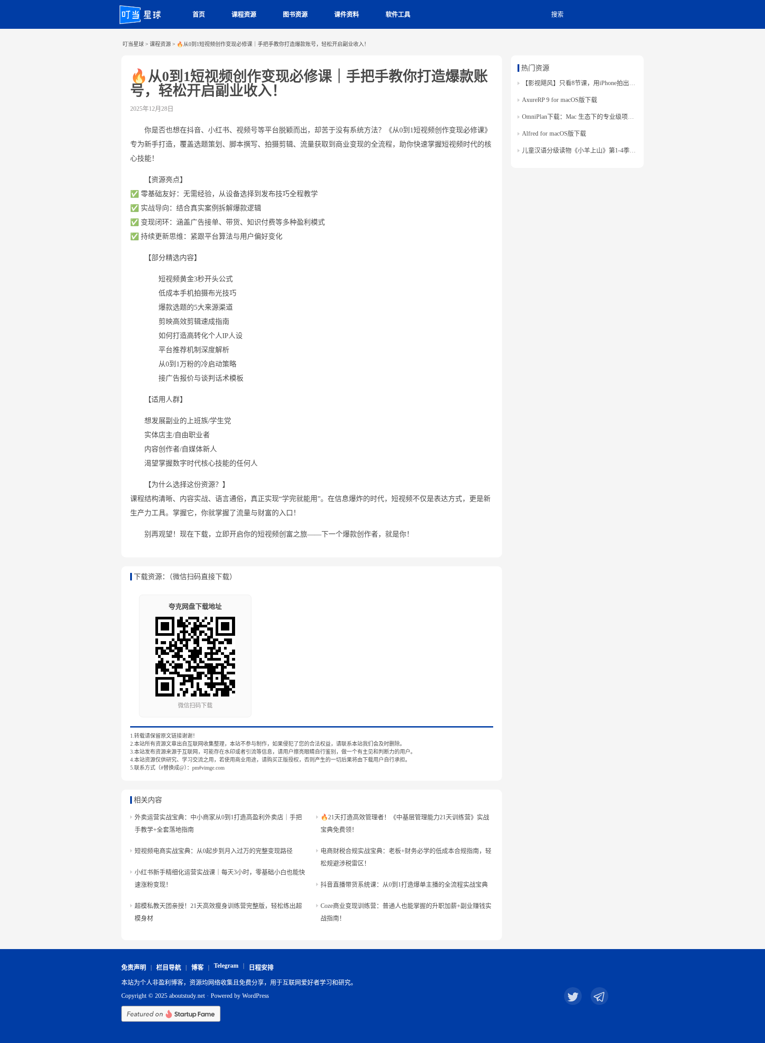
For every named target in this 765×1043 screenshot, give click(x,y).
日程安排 (261, 967)
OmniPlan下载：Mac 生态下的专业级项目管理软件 (590, 116)
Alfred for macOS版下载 (554, 133)
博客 (197, 967)
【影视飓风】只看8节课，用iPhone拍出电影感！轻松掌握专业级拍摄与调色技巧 (631, 83)
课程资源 (244, 14)
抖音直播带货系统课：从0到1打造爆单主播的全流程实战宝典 (404, 884)
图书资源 (295, 14)
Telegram (226, 965)
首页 (199, 14)
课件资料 (346, 14)
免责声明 (133, 967)
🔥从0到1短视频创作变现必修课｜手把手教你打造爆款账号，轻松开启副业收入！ (309, 83)
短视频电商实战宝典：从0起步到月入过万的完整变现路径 (214, 851)
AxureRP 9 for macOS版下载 (559, 100)
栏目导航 (168, 967)
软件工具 (398, 14)
